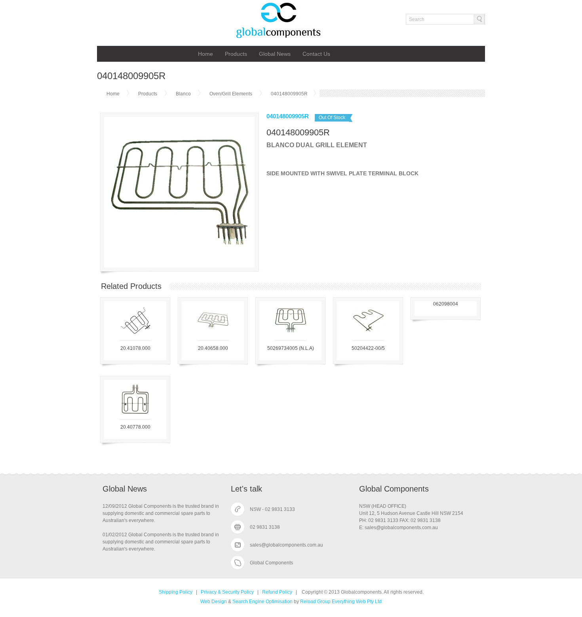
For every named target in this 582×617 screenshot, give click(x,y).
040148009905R (289, 94)
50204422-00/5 (368, 348)
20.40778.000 (135, 427)
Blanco (183, 94)
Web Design (213, 601)
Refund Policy (277, 592)
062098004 (445, 304)
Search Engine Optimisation (262, 601)
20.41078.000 (135, 348)
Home (205, 54)
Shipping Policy (175, 592)
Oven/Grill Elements (231, 94)
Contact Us (316, 54)
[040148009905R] (179, 261)
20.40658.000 (213, 348)
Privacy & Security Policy (227, 592)
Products (236, 54)
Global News (275, 54)
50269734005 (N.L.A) (290, 348)
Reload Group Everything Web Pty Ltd (341, 601)
